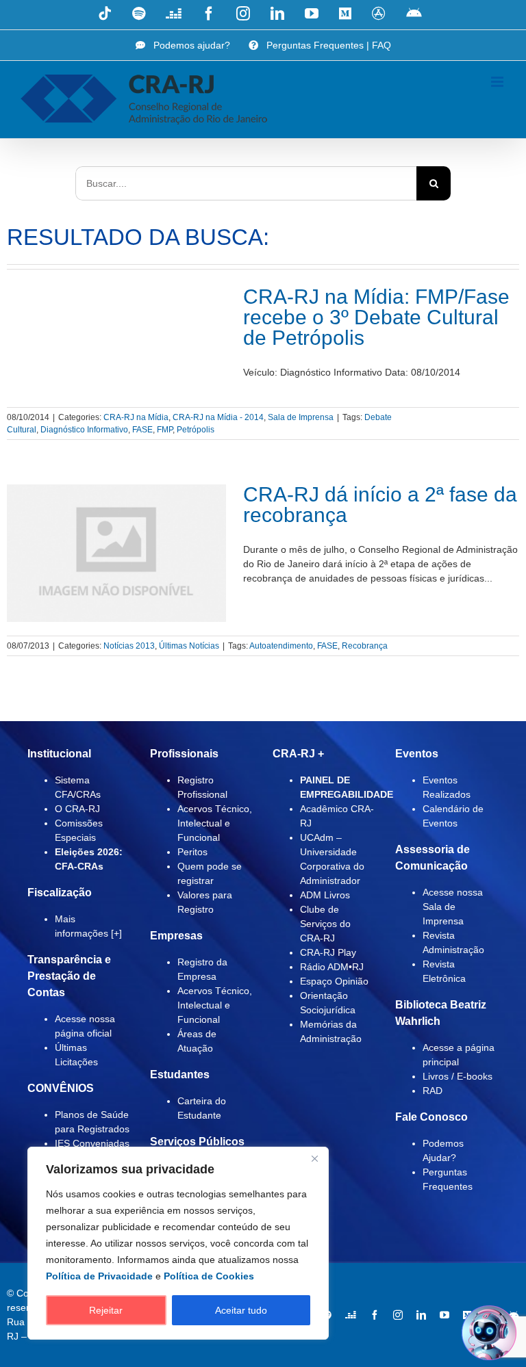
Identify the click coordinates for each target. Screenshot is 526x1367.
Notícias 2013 (129, 646)
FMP (165, 429)
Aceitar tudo (241, 1310)
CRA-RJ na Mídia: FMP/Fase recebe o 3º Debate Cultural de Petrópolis (376, 317)
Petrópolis (195, 429)
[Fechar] (314, 1158)
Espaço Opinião (334, 981)
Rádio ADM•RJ (332, 966)
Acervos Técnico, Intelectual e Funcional (214, 823)
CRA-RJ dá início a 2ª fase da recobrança (380, 504)
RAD (432, 1090)
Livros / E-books (457, 1076)
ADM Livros (325, 894)
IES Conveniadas (92, 1143)
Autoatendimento (281, 646)
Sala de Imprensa (301, 417)
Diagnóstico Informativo (84, 429)
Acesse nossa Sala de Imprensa (453, 906)
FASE (142, 429)
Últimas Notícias (189, 646)
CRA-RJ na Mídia (135, 417)
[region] (178, 1243)
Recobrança (365, 646)
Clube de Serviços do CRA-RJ (325, 923)
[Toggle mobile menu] (498, 82)
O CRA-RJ (77, 808)
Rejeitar (106, 1310)
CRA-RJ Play (328, 952)
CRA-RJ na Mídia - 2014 (218, 417)
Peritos (192, 851)
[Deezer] (350, 1315)
